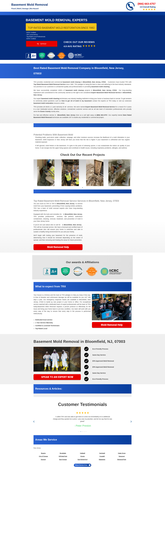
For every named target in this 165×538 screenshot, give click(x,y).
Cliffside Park (63, 456)
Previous (34, 422)
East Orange (63, 459)
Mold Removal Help (58, 247)
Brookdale (63, 453)
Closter (82, 456)
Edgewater (102, 459)
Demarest (122, 456)
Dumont (43, 459)
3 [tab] (82, 431)
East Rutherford (82, 459)
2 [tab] (80, 431)
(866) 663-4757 (147, 3)
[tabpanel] (46, 172)
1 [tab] (82, 187)
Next (131, 422)
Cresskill (102, 456)
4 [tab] (84, 431)
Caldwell (82, 453)
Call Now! (43, 44)
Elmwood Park (121, 459)
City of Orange (43, 456)
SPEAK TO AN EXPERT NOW (57, 377)
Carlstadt (102, 453)
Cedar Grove (121, 453)
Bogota (43, 453)
